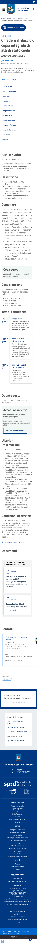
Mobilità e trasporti (17, 846)
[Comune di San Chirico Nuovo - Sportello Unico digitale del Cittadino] (10, 9)
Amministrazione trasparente (17, 881)
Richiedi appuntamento (15, 430)
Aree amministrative (17, 806)
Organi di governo (17, 808)
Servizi (9, 18)
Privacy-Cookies (7, 931)
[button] (34, 2)
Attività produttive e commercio (17, 838)
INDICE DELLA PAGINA (9, 80)
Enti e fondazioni (17, 814)
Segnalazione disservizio (17, 917)
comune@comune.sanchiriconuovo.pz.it (17, 901)
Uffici (17, 811)
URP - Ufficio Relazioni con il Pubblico (17, 904)
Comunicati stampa (17, 866)
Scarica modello (11, 610)
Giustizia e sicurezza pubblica (17, 848)
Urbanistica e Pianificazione (17, 840)
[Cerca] (33, 9)
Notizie (17, 864)
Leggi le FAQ (17, 914)
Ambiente (17, 854)
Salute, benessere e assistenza (18, 856)
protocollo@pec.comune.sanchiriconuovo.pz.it (17, 899)
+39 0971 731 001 (17, 896)
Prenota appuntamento (17, 911)
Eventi (18, 869)
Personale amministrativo (17, 819)
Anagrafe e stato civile (20, 18)
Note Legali (17, 931)
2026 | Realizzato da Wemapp (18, 937)
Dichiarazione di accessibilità (17, 919)
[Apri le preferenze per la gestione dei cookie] (3, 942)
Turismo (17, 843)
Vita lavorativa (17, 835)
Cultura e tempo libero (17, 832)
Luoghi (17, 822)
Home (3, 18)
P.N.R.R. (17, 922)
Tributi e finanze (17, 851)
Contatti (17, 885)
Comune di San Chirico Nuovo (23, 9)
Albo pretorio (17, 878)
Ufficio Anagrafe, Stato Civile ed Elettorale (16, 638)
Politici (17, 817)
